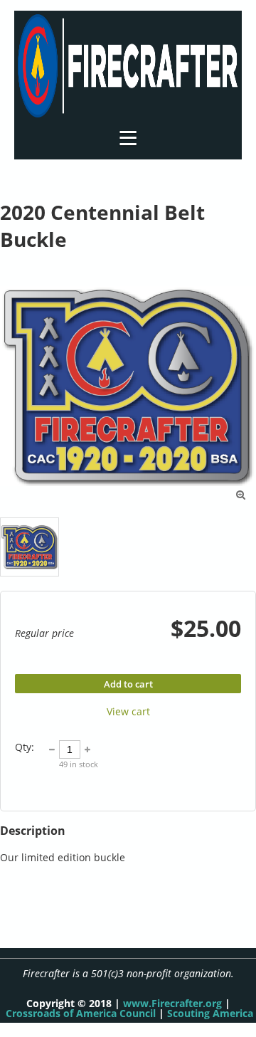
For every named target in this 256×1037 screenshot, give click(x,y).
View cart (128, 711)
